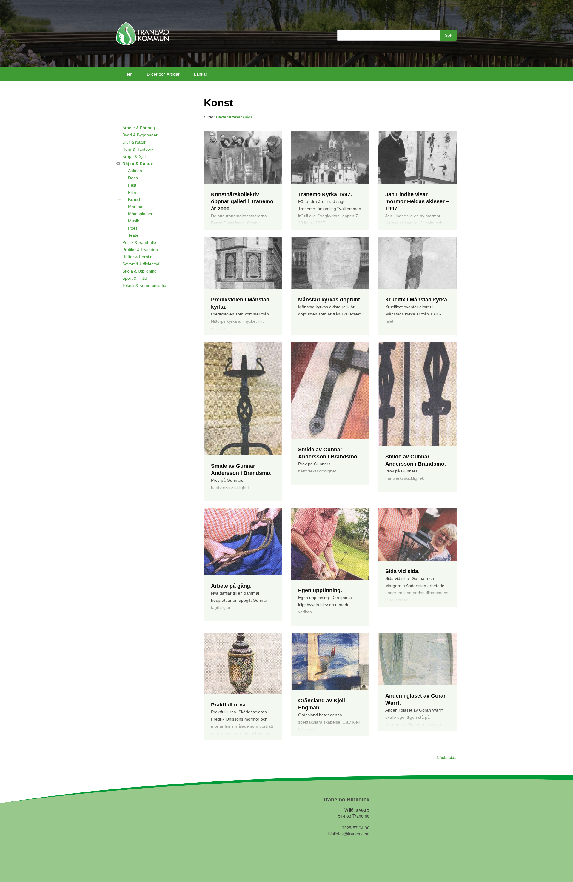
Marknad (136, 206)
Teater (134, 235)
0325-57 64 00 (355, 828)
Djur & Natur (134, 142)
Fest (132, 185)
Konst (134, 199)
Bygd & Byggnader (140, 135)
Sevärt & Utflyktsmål (141, 263)
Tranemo (142, 33)
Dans (133, 178)
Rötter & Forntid (137, 256)
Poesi (133, 228)
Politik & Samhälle (139, 242)
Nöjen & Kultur (137, 163)
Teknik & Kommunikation (145, 285)
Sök (448, 35)
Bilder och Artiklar (163, 74)
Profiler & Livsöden (140, 249)
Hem (128, 74)
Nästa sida (447, 757)
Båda (248, 117)
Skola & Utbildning (139, 271)
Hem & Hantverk (137, 149)
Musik (133, 220)
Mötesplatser (140, 213)
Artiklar (235, 117)
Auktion (135, 170)
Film (132, 192)
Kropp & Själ (134, 156)
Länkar (200, 74)
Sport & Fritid (134, 278)
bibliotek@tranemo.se (348, 834)
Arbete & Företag (138, 127)
